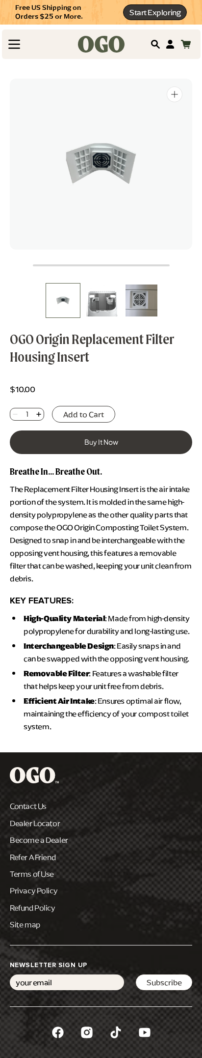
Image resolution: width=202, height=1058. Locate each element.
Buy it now (101, 441)
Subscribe (164, 982)
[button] (14, 44)
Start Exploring (154, 12)
